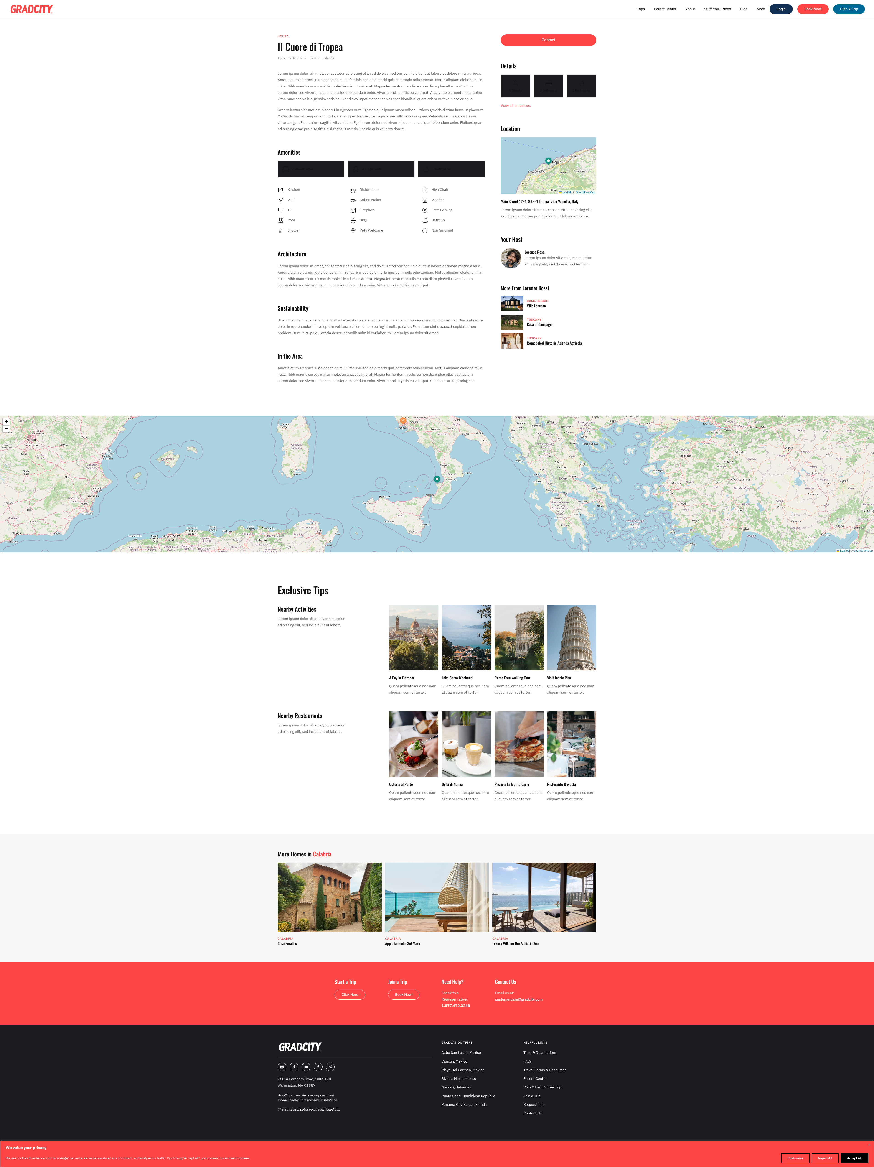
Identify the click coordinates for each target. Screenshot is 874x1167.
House (283, 36)
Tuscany (534, 319)
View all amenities (516, 105)
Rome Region (538, 301)
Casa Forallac (287, 943)
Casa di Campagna (540, 324)
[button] (548, 161)
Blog (743, 9)
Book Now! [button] (813, 9)
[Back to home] (32, 9)
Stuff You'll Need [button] (717, 9)
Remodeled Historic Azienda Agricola (554, 343)
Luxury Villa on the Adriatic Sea (515, 943)
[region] (437, 1154)
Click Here (350, 994)
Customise (795, 1158)
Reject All (825, 1158)
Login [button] (781, 9)
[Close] (869, 1144)
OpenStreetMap (585, 192)
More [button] (761, 9)
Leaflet (566, 192)
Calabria (322, 853)
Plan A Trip (849, 9)
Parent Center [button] (665, 9)
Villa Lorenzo (536, 305)
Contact (548, 40)
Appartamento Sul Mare (402, 943)
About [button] (690, 9)
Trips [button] (641, 9)
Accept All (854, 1158)
